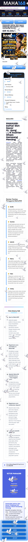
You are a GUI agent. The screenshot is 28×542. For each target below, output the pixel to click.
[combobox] (12, 8)
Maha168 (8, 142)
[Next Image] (25, 45)
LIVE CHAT (15, 537)
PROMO (15, 522)
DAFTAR (20, 21)
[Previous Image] (2, 45)
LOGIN (7, 21)
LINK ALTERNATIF (15, 533)
